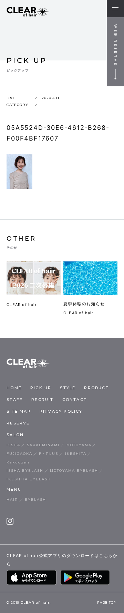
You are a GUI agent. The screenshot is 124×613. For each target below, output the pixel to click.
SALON (15, 434)
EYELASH (35, 499)
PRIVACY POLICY (61, 411)
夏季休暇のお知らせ (84, 303)
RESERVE (18, 423)
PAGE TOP (106, 603)
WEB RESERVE (115, 45)
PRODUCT (96, 387)
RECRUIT (42, 399)
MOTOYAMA (79, 445)
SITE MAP (19, 411)
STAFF (15, 399)
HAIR (12, 499)
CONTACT (74, 399)
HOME (14, 387)
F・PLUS (48, 453)
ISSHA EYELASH (25, 470)
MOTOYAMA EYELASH (74, 470)
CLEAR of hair (22, 304)
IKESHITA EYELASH (29, 479)
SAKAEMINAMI (43, 445)
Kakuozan (18, 462)
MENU (14, 489)
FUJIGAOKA (19, 453)
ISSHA (13, 445)
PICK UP (40, 387)
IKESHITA (75, 453)
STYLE (67, 387)
